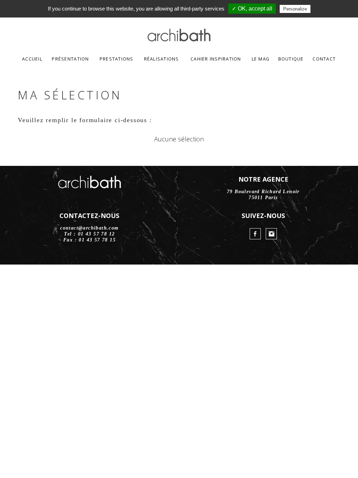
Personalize (295, 9)
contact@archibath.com (89, 228)
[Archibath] (179, 39)
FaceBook (255, 233)
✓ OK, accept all (252, 9)
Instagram (271, 233)
